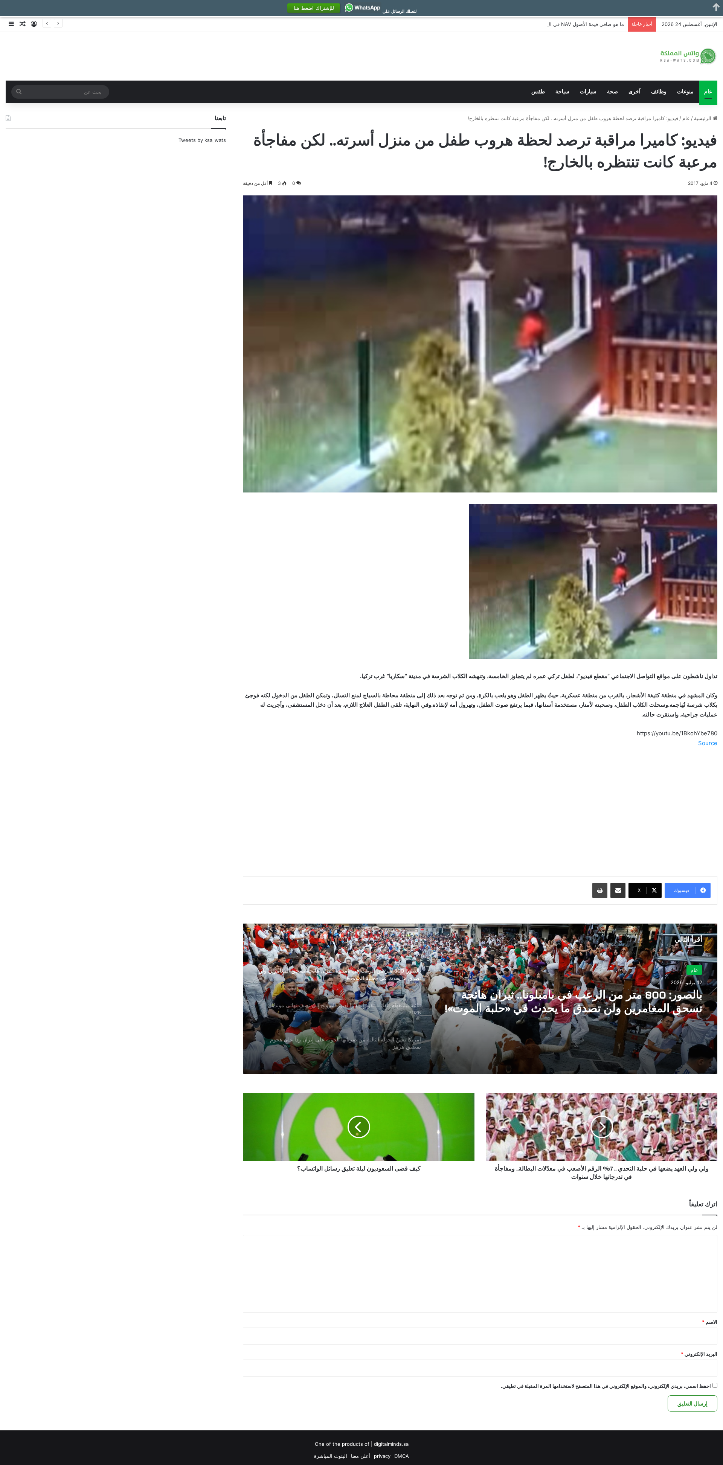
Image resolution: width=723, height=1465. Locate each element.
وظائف (659, 92)
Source (707, 743)
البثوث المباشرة (330, 1456)
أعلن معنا (360, 1456)
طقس (538, 92)
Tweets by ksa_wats (202, 140)
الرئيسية (703, 118)
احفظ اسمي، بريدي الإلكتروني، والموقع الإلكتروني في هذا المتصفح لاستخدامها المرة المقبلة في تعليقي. (606, 1386)
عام (708, 92)
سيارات (588, 92)
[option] (480, 999)
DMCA (401, 1456)
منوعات (685, 92)
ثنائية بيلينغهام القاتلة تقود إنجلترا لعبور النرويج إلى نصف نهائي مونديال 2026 (574, 1001)
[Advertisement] (480, 810)
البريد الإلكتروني (699, 1354)
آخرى (634, 92)
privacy (382, 1456)
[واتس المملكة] (688, 56)
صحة (612, 92)
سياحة (562, 92)
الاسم (709, 1322)
